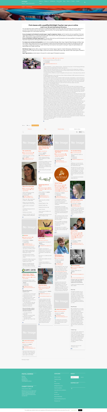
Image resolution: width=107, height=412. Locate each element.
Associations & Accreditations (60, 390)
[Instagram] (56, 232)
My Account (56, 394)
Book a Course (57, 377)
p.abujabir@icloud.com (60, 315)
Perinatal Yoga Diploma (44, 187)
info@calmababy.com (60, 160)
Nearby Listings (77, 129)
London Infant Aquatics (61, 309)
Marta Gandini (42, 238)
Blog (64, 1)
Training (45, 1)
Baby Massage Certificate (76, 232)
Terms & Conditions (58, 387)
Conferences (52, 1)
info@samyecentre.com (28, 286)
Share (24, 125)
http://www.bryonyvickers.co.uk (78, 244)
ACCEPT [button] (80, 410)
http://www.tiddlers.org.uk (28, 197)
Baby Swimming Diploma (28, 152)
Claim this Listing (35, 125)
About (40, 1)
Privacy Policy (57, 383)
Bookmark (29, 125)
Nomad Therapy (58, 183)
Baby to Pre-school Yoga (28, 186)
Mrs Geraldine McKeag (76, 150)
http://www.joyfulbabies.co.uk (29, 245)
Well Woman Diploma (64, 191)
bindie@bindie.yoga (59, 263)
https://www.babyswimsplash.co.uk (45, 296)
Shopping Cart (57, 400)
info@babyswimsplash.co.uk (45, 293)
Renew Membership (58, 396)
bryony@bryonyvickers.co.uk (77, 243)
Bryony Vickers (74, 230)
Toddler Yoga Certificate (59, 58)
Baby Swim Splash (43, 285)
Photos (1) (30, 129)
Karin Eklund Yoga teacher (77, 200)
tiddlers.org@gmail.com (28, 196)
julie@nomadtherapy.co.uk (61, 196)
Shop (68, 1)
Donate (73, 1)
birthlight (24, 1)
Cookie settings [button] (74, 410)
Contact (77, 1)
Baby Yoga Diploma (48, 58)
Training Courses (57, 379)
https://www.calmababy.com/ (61, 161)
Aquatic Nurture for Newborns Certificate (44, 289)
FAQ (55, 381)
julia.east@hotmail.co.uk (28, 243)
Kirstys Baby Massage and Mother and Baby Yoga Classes (45, 148)
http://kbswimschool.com (28, 159)
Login (40, 3)
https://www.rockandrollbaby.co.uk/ (77, 277)
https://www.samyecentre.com (29, 287)
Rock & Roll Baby (76, 265)
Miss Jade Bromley (27, 150)
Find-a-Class (59, 1)
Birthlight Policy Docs (58, 385)
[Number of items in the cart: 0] (72, 388)
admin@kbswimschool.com (29, 158)
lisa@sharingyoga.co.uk (44, 195)
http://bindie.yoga (59, 264)
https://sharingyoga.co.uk (44, 197)
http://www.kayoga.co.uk (76, 206)
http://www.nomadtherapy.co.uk (62, 197)
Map (45, 129)
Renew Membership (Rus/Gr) (60, 398)
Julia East (26, 235)
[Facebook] (43, 121)
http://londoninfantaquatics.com (62, 316)
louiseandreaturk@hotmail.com (51, 63)
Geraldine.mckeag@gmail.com (77, 159)
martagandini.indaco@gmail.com (46, 245)
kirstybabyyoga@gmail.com (45, 155)
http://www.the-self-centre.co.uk (60, 271)
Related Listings (61, 129)
